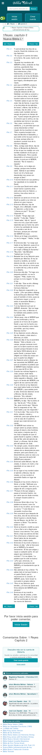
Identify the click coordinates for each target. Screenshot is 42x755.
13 (9, 204)
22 (9, 290)
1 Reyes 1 (9, 44)
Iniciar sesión (14, 18)
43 (9, 561)
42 (9, 543)
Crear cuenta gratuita (21, 660)
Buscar (33, 9)
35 (9, 470)
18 (9, 252)
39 (9, 513)
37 (9, 491)
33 (9, 446)
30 (9, 398)
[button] (3, 3)
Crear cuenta (33, 18)
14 (9, 216)
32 (9, 425)
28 (9, 371)
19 (9, 256)
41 (9, 536)
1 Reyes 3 (32, 44)
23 (9, 306)
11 (9, 186)
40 (9, 527)
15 (9, 220)
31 (9, 412)
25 (9, 333)
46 (9, 592)
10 (9, 179)
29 (9, 385)
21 (9, 283)
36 (9, 482)
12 (9, 198)
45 (9, 583)
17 (9, 243)
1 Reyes (12, 24)
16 (9, 236)
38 (9, 502)
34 (9, 461)
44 (9, 570)
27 (9, 360)
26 (9, 340)
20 (9, 272)
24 (9, 317)
